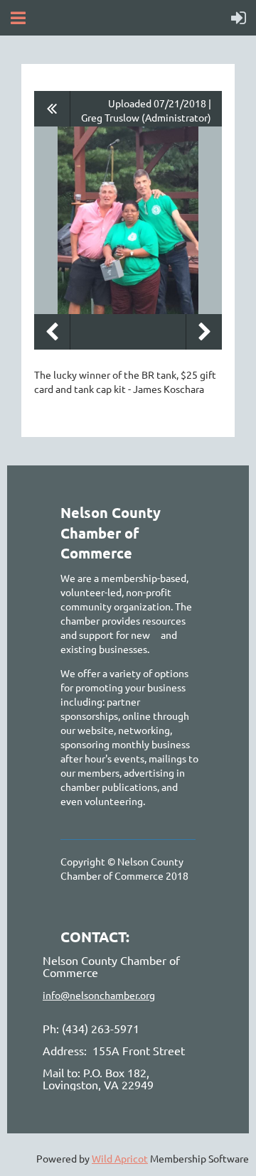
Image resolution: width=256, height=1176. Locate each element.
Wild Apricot (120, 1158)
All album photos (52, 108)
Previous (52, 332)
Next (204, 332)
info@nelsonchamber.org (99, 994)
